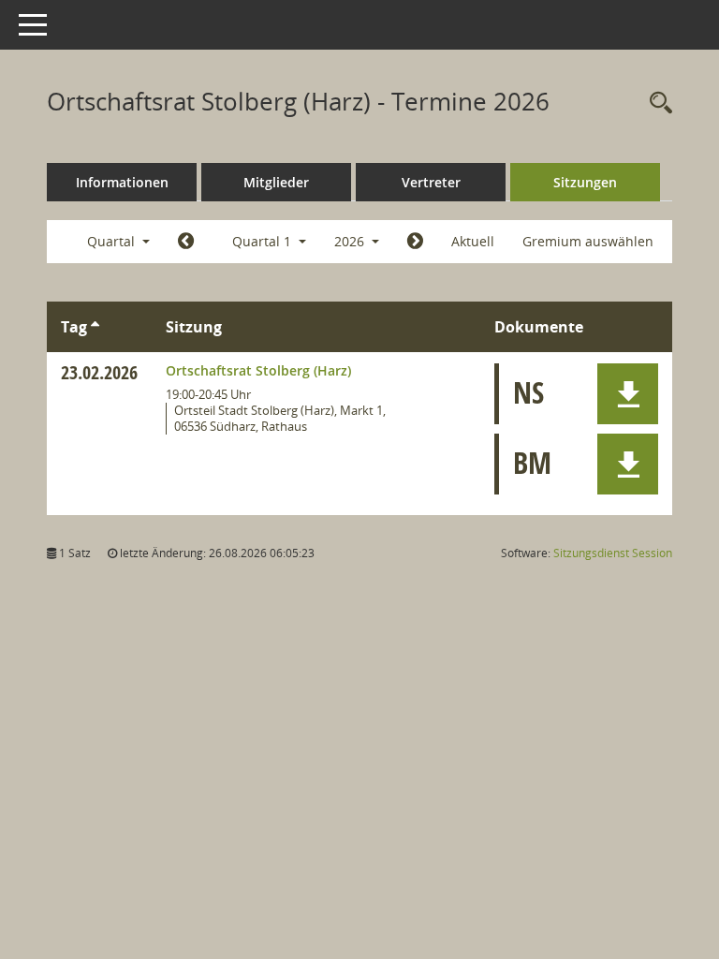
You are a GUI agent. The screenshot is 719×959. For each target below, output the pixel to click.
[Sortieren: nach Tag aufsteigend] (95, 327)
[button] (627, 393)
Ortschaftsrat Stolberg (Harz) (258, 370)
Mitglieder (276, 182)
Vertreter (431, 182)
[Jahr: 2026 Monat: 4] (415, 241)
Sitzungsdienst (612, 553)
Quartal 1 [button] (263, 241)
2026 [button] (351, 241)
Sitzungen (585, 182)
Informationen (122, 182)
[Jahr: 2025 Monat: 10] (186, 241)
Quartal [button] (113, 241)
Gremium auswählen (587, 241)
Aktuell (472, 241)
